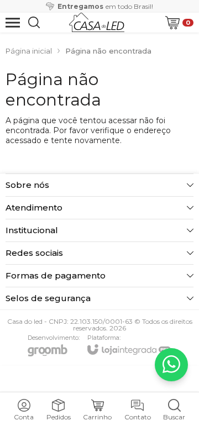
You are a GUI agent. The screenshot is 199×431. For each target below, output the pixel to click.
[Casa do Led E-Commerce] (96, 22)
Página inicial (29, 50)
